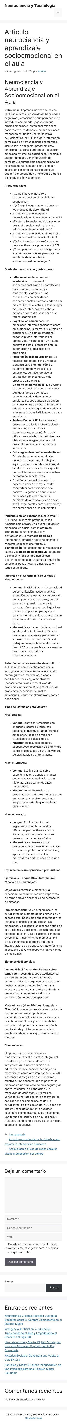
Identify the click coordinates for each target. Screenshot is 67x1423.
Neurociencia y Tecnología (30, 5)
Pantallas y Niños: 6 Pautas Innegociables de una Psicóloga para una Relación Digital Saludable (33, 1368)
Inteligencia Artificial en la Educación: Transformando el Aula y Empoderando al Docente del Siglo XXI (31, 1333)
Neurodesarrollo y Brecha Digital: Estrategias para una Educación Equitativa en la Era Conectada (33, 1346)
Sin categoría (17, 1134)
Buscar (9, 1281)
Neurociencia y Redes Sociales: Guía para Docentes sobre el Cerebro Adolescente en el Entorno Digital (33, 1319)
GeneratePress (33, 1417)
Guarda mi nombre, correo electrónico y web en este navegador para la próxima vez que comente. (33, 1248)
